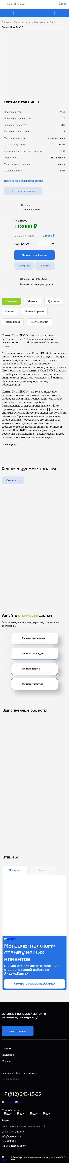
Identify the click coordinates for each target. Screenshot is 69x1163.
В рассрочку (24, 265)
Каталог (7, 13)
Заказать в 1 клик (34, 255)
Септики (18, 22)
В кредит (45, 265)
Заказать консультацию (23, 191)
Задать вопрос (17, 1031)
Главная (6, 22)
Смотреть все (13, 480)
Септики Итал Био (44, 22)
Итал (28, 22)
